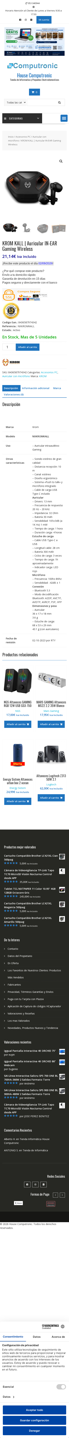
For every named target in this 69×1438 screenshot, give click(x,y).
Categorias (16, 118)
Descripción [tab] (11, 388)
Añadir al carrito (27, 347)
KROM (43, 376)
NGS (17, 711)
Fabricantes (14, 984)
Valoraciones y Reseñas (21, 1013)
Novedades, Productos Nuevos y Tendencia (33, 1028)
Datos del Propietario (20, 956)
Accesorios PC (23, 136)
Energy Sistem (18, 788)
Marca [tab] (57, 388)
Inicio (11, 136)
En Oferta (13, 963)
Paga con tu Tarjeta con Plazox (26, 999)
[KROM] (11, 363)
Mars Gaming (51, 711)
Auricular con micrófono (16, 376)
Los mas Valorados (19, 1020)
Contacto (13, 948)
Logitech (51, 784)
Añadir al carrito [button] (16, 724)
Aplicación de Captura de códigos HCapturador (34, 1006)
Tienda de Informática (35, 1150)
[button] (64, 118)
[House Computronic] (34, 54)
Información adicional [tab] (35, 388)
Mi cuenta (44, 19)
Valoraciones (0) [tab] (14, 394)
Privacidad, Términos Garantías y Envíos (30, 991)
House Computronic (34, 75)
